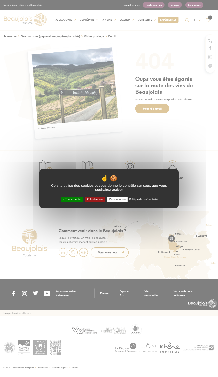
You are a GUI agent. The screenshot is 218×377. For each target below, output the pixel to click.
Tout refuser (96, 199)
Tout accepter (73, 199)
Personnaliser (117, 199)
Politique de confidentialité (143, 199)
